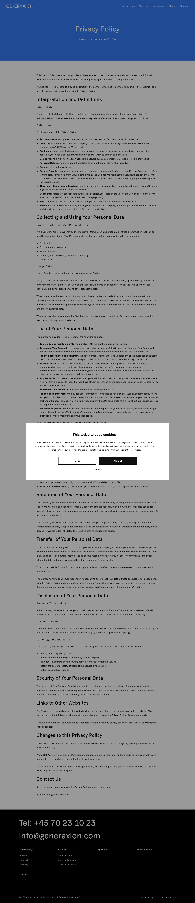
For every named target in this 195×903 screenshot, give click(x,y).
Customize (97, 469)
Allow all (118, 461)
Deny (77, 461)
